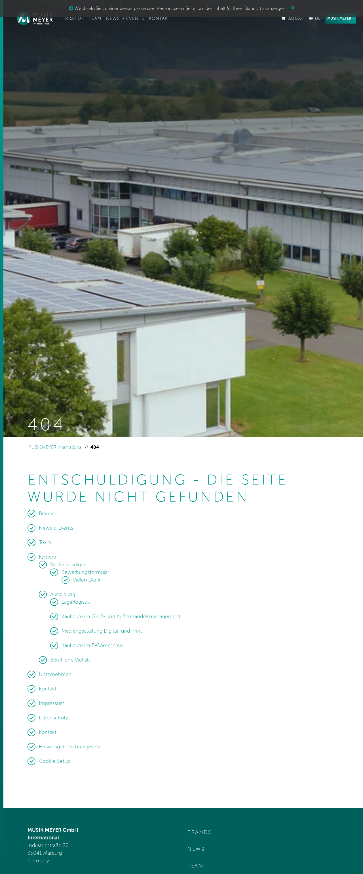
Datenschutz (53, 718)
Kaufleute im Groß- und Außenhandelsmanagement (121, 616)
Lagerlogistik (76, 602)
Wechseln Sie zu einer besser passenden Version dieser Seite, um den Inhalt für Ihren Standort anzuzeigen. (179, 8)
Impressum (52, 703)
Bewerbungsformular (85, 572)
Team (95, 18)
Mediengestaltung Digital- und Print (102, 631)
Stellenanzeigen (68, 564)
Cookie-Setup (54, 761)
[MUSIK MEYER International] (35, 18)
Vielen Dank (86, 580)
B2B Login (296, 18)
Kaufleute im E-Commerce (92, 645)
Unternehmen (55, 674)
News (196, 849)
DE (317, 18)
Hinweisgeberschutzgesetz (69, 747)
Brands (74, 18)
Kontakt (160, 18)
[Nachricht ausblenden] (292, 8)
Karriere (47, 557)
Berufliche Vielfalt (70, 660)
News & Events (125, 18)
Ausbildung (62, 594)
